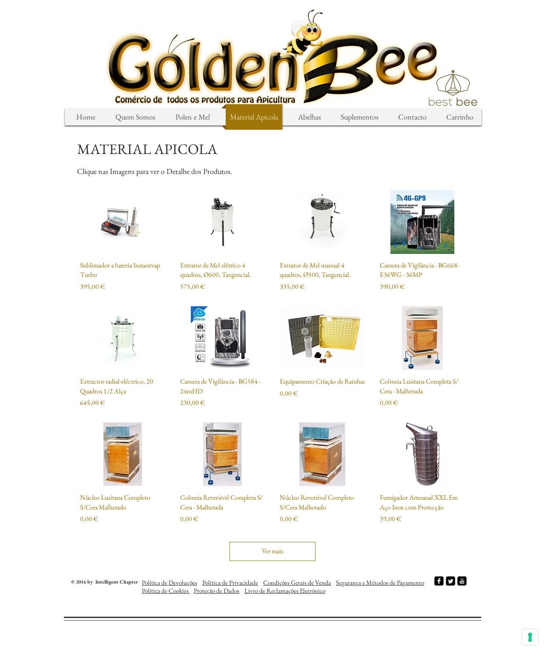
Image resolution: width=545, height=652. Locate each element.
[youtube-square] (462, 581)
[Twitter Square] (450, 581)
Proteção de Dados (216, 591)
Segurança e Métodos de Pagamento (380, 582)
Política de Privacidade (230, 582)
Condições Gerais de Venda (297, 582)
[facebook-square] (439, 581)
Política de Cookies (166, 591)
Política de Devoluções (169, 582)
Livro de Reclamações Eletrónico (284, 591)
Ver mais (272, 551)
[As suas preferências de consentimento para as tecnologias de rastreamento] (530, 637)
